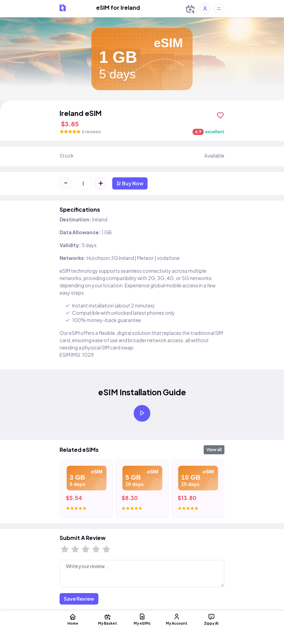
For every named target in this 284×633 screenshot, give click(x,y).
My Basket (107, 623)
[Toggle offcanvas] (218, 8)
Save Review (79, 599)
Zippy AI (211, 623)
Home (73, 623)
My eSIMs (142, 623)
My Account (176, 623)
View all (214, 449)
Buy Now (132, 183)
